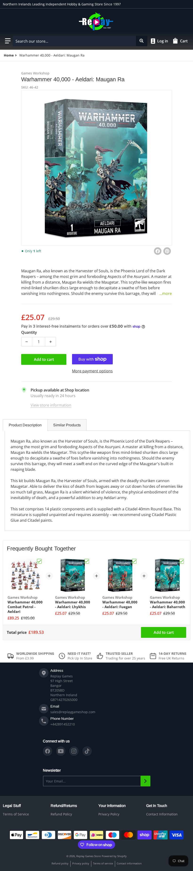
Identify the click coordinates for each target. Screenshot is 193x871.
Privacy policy (80, 863)
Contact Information (162, 814)
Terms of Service (16, 814)
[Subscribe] (145, 781)
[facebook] (47, 751)
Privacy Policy (108, 814)
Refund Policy (61, 814)
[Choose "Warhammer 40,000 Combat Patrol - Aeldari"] (39, 561)
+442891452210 (62, 724)
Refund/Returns (64, 806)
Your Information (112, 806)
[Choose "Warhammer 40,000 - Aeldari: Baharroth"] (181, 561)
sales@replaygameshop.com (72, 712)
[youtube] (60, 751)
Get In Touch (156, 806)
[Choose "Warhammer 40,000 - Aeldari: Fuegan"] (134, 561)
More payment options (92, 371)
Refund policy (60, 863)
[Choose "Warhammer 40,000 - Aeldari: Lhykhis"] (86, 561)
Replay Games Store (88, 856)
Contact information (129, 863)
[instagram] (74, 751)
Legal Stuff (12, 806)
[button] (8, 41)
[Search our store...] (141, 41)
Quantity (29, 332)
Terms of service (103, 863)
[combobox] (80, 41)
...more (165, 293)
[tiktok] (87, 751)
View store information (51, 405)
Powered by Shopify (114, 856)
